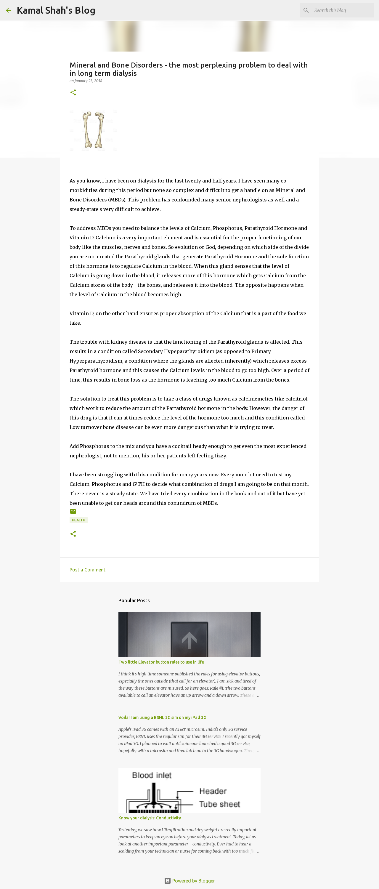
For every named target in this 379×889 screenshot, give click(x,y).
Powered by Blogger (193, 880)
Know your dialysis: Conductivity (149, 818)
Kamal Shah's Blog (56, 10)
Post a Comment (87, 569)
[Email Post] (73, 513)
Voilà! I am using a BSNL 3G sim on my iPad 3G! (163, 717)
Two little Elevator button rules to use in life (161, 662)
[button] (73, 93)
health (78, 520)
